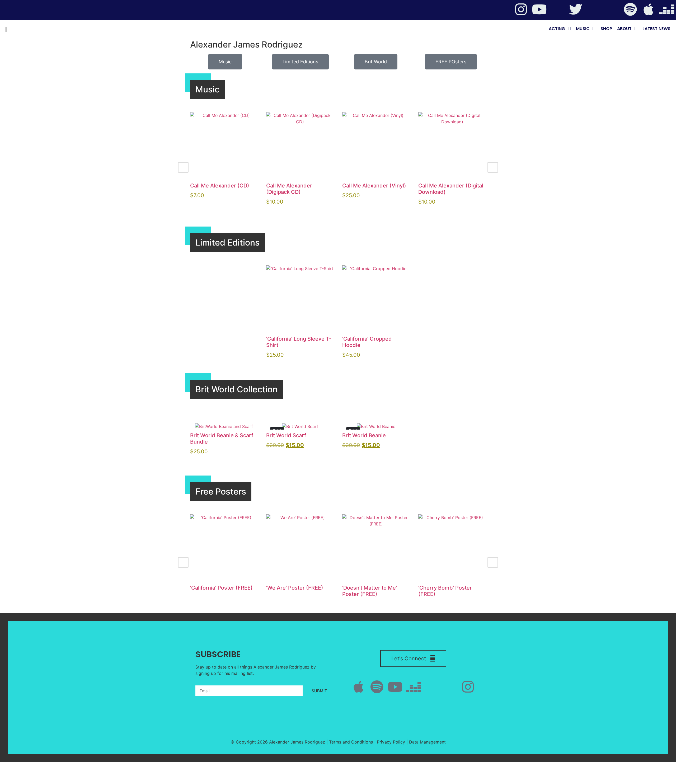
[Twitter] (575, 9)
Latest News (656, 29)
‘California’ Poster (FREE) (221, 588)
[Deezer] (666, 9)
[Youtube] (539, 9)
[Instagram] (521, 9)
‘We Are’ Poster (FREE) (294, 588)
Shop (606, 29)
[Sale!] (300, 426)
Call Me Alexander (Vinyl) (374, 185)
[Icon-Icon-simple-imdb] (612, 9)
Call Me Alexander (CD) (219, 185)
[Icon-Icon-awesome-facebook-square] (593, 9)
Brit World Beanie (364, 435)
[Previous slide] (183, 167)
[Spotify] (630, 9)
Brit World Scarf (286, 435)
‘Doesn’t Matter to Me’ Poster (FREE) (369, 591)
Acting (557, 29)
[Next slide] (492, 167)
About (624, 29)
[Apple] (648, 9)
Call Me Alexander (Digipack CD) (289, 188)
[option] (224, 161)
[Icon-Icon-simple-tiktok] (557, 9)
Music (583, 29)
